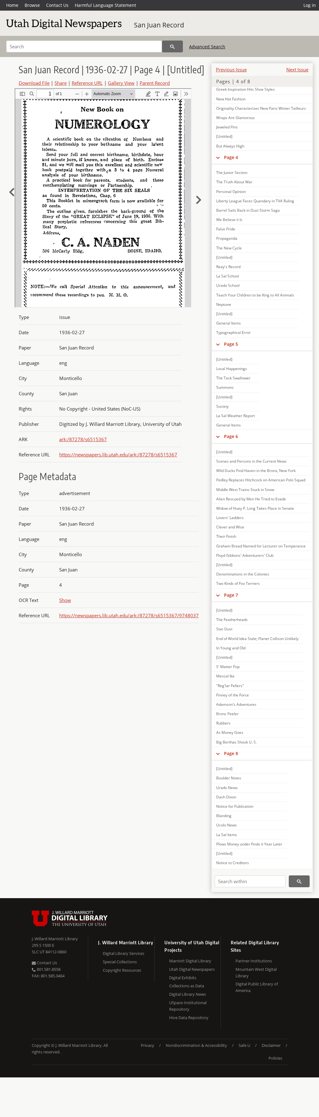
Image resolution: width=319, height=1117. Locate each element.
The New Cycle (229, 248)
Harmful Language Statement (105, 5)
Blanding (223, 815)
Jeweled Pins (227, 127)
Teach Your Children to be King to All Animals (255, 295)
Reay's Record (228, 266)
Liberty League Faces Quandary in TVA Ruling (255, 201)
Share (61, 83)
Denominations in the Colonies (242, 574)
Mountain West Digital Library (256, 972)
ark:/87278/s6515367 (83, 439)
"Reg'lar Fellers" (230, 685)
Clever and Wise (230, 527)
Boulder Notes (228, 778)
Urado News (227, 787)
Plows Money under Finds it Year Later (249, 844)
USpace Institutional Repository (188, 1006)
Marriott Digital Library (190, 961)
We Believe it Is (229, 219)
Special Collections (120, 962)
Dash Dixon (226, 797)
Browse (32, 5)
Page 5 (231, 344)
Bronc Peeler (227, 713)
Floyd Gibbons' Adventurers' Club (245, 555)
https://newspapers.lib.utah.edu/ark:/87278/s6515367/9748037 (129, 615)
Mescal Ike (225, 676)
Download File (34, 83)
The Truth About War (234, 182)
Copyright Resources (122, 970)
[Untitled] (224, 136)
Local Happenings (231, 368)
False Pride (225, 229)
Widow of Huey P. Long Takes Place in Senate (255, 508)
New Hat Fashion (230, 99)
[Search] (172, 46)
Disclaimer (271, 1045)
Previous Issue (231, 69)
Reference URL (87, 83)
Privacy (147, 1045)
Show (65, 600)
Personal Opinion (231, 191)
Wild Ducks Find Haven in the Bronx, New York (256, 470)
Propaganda (226, 238)
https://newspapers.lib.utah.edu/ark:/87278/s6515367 (118, 454)
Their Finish (226, 536)
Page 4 (231, 157)
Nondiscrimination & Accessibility (196, 1045)
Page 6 (231, 436)
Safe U (244, 1045)
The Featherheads (232, 619)
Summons (225, 387)
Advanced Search (207, 47)
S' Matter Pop (228, 666)
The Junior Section (231, 172)
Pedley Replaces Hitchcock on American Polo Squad (260, 480)
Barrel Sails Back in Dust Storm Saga (248, 210)
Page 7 (231, 595)
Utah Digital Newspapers (192, 969)
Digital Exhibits (182, 977)
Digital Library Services (123, 953)
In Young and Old (230, 648)
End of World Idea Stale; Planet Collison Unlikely (257, 638)
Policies (275, 1058)
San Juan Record (159, 25)
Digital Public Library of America (257, 987)
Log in (309, 5)
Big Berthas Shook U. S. (236, 742)
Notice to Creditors (232, 862)
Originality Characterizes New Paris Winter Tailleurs (261, 108)
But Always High (230, 146)
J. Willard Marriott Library (55, 938)
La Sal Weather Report (235, 415)
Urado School (228, 285)
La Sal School (227, 276)
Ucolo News (226, 825)
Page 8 (231, 753)
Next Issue (297, 69)
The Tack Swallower (233, 378)
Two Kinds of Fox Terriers (238, 583)
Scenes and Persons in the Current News (251, 461)
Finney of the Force (232, 695)
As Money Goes (229, 732)
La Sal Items (226, 834)
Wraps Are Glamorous (235, 117)
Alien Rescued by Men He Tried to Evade (251, 499)
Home (12, 5)
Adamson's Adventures (236, 704)
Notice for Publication (234, 806)
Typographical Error (233, 332)
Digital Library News (187, 994)
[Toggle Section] (218, 157)
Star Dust (224, 629)
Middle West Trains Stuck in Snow (245, 489)
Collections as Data (186, 986)
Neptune (223, 304)
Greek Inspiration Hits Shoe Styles (245, 89)
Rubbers (223, 723)
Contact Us (57, 5)
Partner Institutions (254, 961)
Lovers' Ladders (230, 517)
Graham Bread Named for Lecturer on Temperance (261, 546)
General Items (228, 323)
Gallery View (121, 83)
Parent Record (155, 83)
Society (222, 406)
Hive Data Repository (188, 1017)
